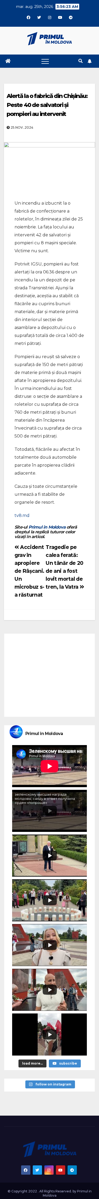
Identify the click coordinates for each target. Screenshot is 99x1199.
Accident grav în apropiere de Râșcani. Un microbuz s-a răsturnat (29, 571)
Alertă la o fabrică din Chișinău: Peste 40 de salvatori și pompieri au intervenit (47, 105)
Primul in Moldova (47, 527)
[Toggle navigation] (45, 61)
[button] (80, 61)
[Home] (8, 61)
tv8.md (22, 515)
